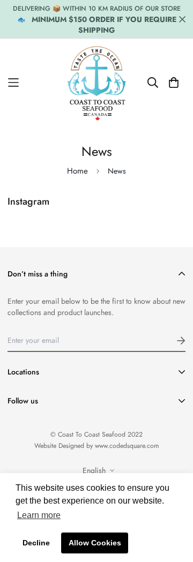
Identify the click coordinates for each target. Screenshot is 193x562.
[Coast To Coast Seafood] (97, 82)
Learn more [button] (39, 515)
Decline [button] (36, 542)
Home (77, 171)
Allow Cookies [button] (95, 542)
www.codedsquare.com (127, 446)
